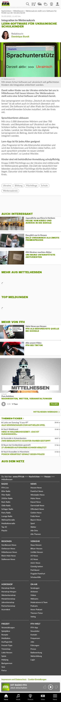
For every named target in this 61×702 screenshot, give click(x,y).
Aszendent (5, 610)
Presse (33, 649)
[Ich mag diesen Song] (45, 687)
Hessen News (36, 488)
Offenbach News (37, 509)
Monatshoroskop (8, 599)
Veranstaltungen (8, 628)
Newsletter (35, 631)
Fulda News (35, 516)
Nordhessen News (8, 545)
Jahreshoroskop (7, 602)
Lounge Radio (6, 516)
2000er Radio (6, 498)
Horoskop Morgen (8, 592)
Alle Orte (34, 531)
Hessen (47, 477)
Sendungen (34, 588)
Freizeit (5, 624)
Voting (33, 617)
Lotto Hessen (6, 653)
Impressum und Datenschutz (13, 680)
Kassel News (35, 502)
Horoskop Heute (8, 588)
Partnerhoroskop (8, 606)
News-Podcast (36, 610)
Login (32, 660)
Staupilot (39, 3)
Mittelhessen (18, 11)
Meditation (5, 638)
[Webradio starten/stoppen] (50, 687)
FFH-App (34, 628)
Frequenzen (35, 638)
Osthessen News (8, 549)
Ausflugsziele (6, 642)
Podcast (30, 699)
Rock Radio (5, 502)
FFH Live (5, 488)
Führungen (34, 646)
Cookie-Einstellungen (37, 680)
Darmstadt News (37, 506)
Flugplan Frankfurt (37, 574)
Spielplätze (5, 631)
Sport (32, 523)
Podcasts (34, 606)
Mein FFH (57, 3)
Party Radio (6, 513)
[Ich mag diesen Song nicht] (56, 687)
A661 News (35, 563)
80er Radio (5, 491)
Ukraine (7, 186)
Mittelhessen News (9, 552)
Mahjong (4, 660)
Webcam (51, 3)
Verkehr (35, 541)
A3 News (34, 556)
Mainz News (35, 498)
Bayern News (35, 520)
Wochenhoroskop (8, 595)
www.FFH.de (18, 477)
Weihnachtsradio (8, 520)
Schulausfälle (35, 577)
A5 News (34, 559)
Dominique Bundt (20, 36)
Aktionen (34, 592)
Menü (55, 699)
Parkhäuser (35, 570)
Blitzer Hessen (36, 549)
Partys (4, 671)
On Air (33, 584)
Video (43, 699)
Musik (18, 699)
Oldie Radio (5, 506)
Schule (44, 186)
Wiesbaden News (37, 495)
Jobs (32, 642)
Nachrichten (6, 11)
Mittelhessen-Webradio (45, 412)
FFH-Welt (35, 624)
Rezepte (4, 635)
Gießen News (36, 513)
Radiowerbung (36, 653)
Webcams (34, 599)
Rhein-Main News (8, 556)
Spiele (3, 656)
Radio (4, 484)
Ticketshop (5, 649)
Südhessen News (8, 559)
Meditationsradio (8, 523)
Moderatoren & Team (39, 602)
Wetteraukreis (10, 191)
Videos (33, 595)
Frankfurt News (36, 491)
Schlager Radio (7, 509)
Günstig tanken (36, 567)
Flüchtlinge (31, 186)
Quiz (3, 667)
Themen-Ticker (11, 418)
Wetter (45, 3)
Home (6, 699)
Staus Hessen (35, 545)
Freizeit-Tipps (6, 646)
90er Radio (5, 495)
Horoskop (7, 584)
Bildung (18, 186)
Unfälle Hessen (36, 552)
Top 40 (4, 527)
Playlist (33, 3)
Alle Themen (35, 534)
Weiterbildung (36, 656)
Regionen (6, 541)
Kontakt (33, 635)
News (33, 484)
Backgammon (6, 663)
